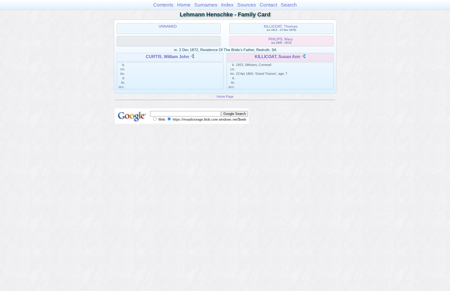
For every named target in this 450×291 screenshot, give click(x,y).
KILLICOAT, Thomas (280, 26)
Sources (246, 5)
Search (289, 5)
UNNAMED (168, 26)
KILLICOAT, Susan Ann (277, 56)
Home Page (225, 96)
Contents (163, 5)
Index (227, 5)
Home (184, 5)
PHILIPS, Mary (280, 39)
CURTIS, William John (167, 56)
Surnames (205, 5)
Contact (268, 5)
